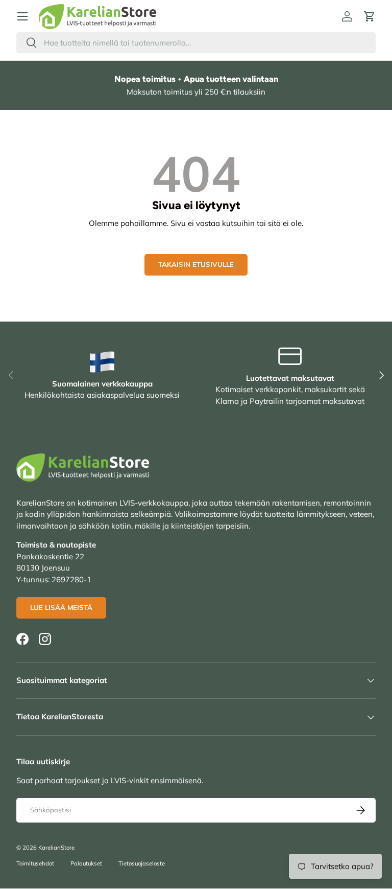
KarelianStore (56, 847)
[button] (369, 16)
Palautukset (86, 863)
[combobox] (196, 42)
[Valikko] (22, 16)
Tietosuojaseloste (141, 863)
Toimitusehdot (35, 863)
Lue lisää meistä (61, 607)
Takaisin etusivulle (196, 264)
